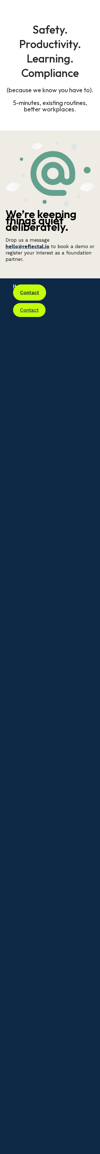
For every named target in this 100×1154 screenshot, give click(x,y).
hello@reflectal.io (27, 246)
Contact (29, 292)
